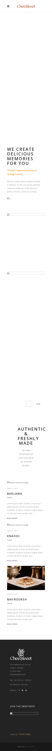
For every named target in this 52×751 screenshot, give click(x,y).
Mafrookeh (17, 599)
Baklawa (14, 493)
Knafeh (13, 536)
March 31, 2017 (12, 488)
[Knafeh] (26, 525)
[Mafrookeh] (26, 578)
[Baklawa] (26, 482)
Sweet (9, 497)
